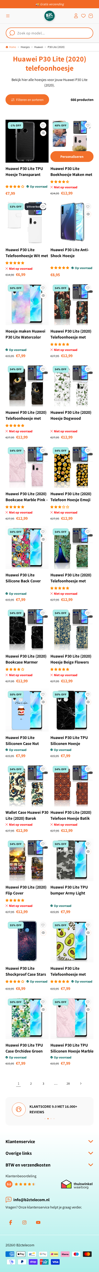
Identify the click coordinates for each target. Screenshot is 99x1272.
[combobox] (49, 33)
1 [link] (18, 1083)
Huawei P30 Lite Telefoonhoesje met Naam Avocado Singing (71, 974)
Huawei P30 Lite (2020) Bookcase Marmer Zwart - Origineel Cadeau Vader (26, 665)
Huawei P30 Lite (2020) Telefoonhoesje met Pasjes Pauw (70, 580)
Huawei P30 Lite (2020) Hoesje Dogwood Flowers (70, 418)
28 (68, 1083)
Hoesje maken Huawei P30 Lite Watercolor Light (25, 337)
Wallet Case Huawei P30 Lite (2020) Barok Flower (27, 818)
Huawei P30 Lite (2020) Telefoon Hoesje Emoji (70, 496)
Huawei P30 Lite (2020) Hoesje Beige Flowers (70, 659)
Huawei (38, 47)
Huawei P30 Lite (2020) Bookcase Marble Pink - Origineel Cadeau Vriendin (27, 502)
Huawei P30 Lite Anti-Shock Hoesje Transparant (69, 255)
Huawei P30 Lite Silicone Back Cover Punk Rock (23, 580)
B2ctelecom (25, 1245)
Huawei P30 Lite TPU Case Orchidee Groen (24, 1048)
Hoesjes (25, 47)
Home (12, 47)
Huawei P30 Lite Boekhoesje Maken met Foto (71, 174)
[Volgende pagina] (81, 1083)
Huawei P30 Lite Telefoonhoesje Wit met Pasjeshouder (27, 255)
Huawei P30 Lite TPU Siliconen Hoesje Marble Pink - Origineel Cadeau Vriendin (71, 1054)
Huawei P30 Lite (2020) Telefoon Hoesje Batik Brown (70, 818)
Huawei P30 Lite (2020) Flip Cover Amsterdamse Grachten (26, 893)
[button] (8, 16)
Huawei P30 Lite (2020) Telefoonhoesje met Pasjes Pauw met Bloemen (70, 340)
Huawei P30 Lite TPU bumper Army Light (69, 890)
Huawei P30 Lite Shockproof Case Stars (26, 971)
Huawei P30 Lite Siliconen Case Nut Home (22, 743)
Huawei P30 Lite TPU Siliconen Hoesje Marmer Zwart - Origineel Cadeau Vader (71, 746)
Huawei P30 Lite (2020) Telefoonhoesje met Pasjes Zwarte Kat (26, 418)
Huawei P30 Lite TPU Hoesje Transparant (24, 171)
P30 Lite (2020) (56, 47)
